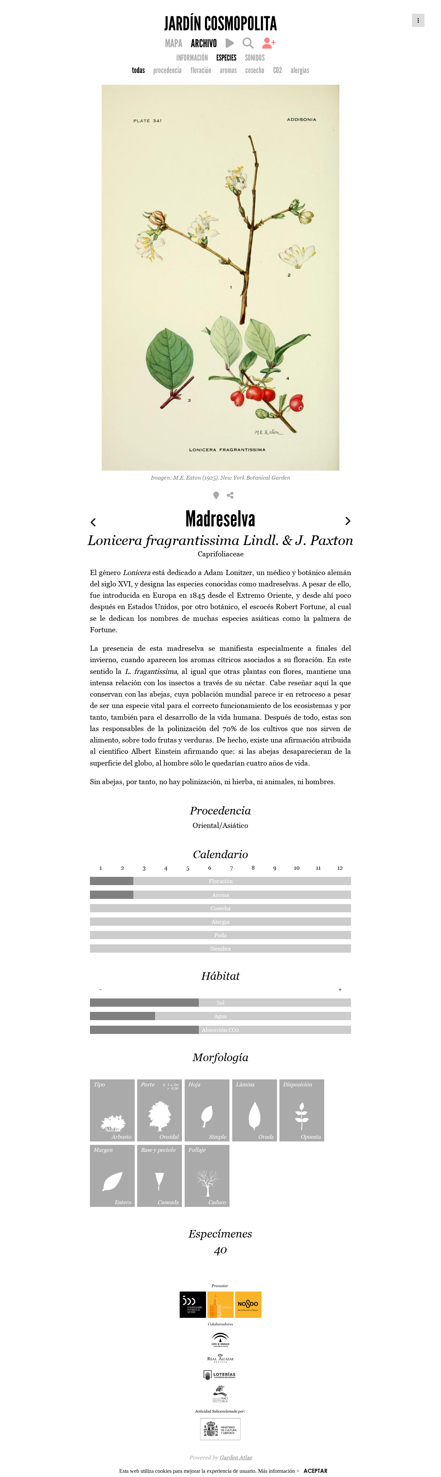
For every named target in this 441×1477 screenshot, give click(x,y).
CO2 (277, 70)
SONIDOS (255, 58)
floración (201, 70)
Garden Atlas (235, 1457)
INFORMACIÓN (192, 58)
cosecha (254, 70)
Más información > (278, 1471)
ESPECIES (226, 58)
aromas (228, 70)
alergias (300, 70)
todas (138, 70)
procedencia (167, 70)
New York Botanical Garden (255, 477)
